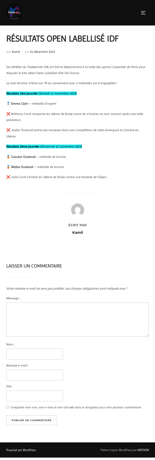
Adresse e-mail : (17, 365)
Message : (13, 298)
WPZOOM (143, 450)
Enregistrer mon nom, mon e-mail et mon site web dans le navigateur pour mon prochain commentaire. (76, 407)
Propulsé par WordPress (21, 450)
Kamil (16, 52)
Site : (9, 386)
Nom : (10, 344)
